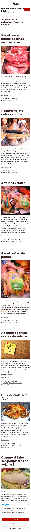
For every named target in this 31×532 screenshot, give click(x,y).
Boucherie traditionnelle (15, 241)
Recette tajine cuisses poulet (12, 112)
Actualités (5, 241)
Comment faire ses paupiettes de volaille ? (14, 461)
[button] (28, 505)
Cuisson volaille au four (15, 396)
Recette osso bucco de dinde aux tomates (12, 38)
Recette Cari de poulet (13, 255)
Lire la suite (8, 95)
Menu (27, 9)
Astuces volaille (13, 183)
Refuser (15, 524)
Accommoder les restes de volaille (14, 334)
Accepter (15, 519)
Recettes (14, 100)
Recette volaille (7, 100)
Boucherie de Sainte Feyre (12, 9)
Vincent (5, 98)
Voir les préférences (15, 528)
